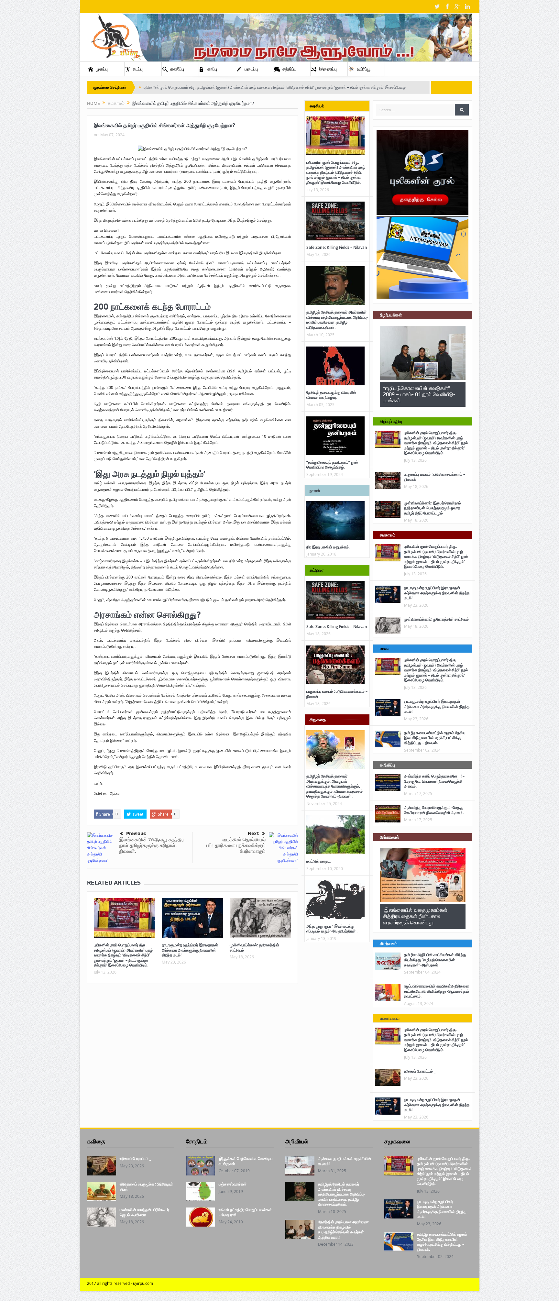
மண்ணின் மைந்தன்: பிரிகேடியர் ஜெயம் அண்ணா (144, 1212)
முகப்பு (102, 69)
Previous (136, 833)
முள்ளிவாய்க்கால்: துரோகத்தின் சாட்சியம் (254, 947)
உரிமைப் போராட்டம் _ (419, 1071)
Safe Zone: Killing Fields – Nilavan (336, 247)
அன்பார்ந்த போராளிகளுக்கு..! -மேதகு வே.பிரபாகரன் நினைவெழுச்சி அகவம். (434, 810)
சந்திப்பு (289, 69)
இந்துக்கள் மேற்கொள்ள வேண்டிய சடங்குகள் (245, 1161)
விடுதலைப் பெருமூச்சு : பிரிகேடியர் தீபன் (146, 1186)
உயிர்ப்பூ (363, 69)
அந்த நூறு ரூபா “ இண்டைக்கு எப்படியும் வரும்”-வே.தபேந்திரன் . (331, 928)
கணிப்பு (177, 69)
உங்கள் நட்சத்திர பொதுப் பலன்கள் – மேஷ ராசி (245, 1212)
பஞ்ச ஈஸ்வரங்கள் (233, 1184)
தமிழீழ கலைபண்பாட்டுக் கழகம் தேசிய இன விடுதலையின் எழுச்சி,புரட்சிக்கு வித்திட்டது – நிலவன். (434, 737)
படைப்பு (251, 69)
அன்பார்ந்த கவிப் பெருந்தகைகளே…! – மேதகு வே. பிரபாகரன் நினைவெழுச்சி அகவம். (434, 781)
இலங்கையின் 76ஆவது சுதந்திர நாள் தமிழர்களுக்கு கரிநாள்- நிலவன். (151, 845)
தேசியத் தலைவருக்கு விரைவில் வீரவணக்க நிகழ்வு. (331, 395)
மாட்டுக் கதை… (318, 861)
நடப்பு (138, 69)
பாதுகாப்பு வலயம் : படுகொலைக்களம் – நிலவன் (336, 694)
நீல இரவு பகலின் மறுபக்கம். (328, 547)
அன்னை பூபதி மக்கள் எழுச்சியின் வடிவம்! (344, 1161)
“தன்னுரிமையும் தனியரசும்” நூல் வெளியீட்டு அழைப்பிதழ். (332, 464)
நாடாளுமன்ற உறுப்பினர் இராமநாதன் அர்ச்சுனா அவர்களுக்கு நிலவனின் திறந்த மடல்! (190, 950)
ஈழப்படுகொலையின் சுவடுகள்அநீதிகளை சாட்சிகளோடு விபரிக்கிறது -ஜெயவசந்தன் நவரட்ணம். (436, 991)
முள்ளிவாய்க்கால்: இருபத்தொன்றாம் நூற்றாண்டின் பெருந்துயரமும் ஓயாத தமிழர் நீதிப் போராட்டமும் (432, 508)
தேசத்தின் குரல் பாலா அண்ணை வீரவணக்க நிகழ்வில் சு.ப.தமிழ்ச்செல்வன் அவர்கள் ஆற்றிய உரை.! (343, 1229)
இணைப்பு (328, 69)
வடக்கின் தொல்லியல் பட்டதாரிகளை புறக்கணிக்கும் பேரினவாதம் (236, 845)
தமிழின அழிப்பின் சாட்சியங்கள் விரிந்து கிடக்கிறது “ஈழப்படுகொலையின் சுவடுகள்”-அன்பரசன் (435, 959)
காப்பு (212, 69)
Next (253, 833)
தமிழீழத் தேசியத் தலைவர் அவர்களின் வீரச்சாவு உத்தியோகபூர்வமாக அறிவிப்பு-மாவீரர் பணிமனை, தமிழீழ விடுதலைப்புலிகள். (337, 319)
